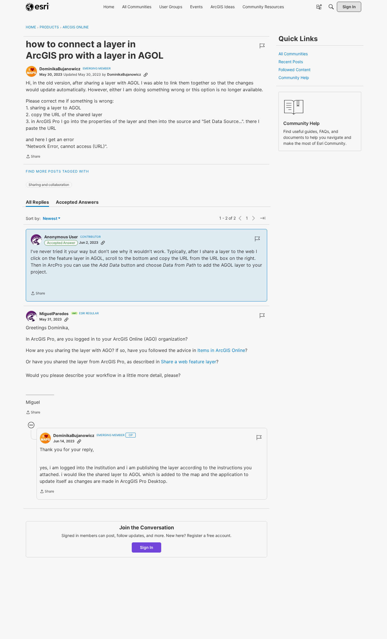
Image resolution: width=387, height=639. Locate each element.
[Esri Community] (38, 7)
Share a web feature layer (188, 361)
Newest (50, 218)
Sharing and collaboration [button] (49, 184)
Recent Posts (290, 61)
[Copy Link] (145, 74)
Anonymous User (61, 236)
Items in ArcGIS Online (221, 350)
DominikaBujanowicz (59, 68)
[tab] (37, 202)
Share (33, 157)
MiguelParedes (54, 313)
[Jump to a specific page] (262, 218)
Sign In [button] (146, 547)
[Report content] (262, 46)
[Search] (331, 7)
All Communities (293, 53)
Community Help (293, 77)
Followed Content (294, 69)
